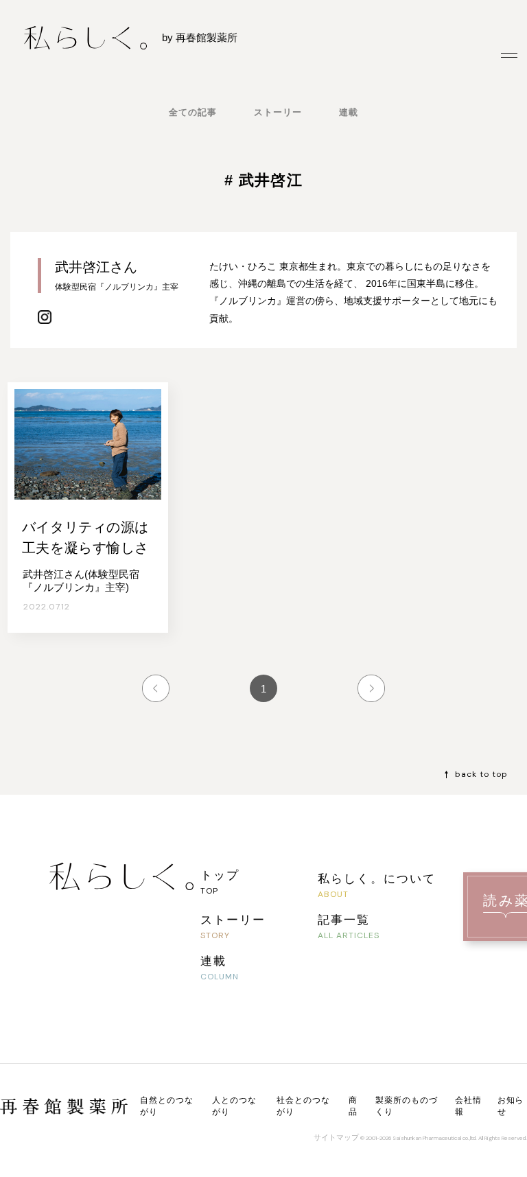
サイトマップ (336, 1137)
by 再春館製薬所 (199, 37)
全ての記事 (193, 112)
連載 (348, 112)
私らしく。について (376, 878)
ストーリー (278, 112)
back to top (481, 774)
